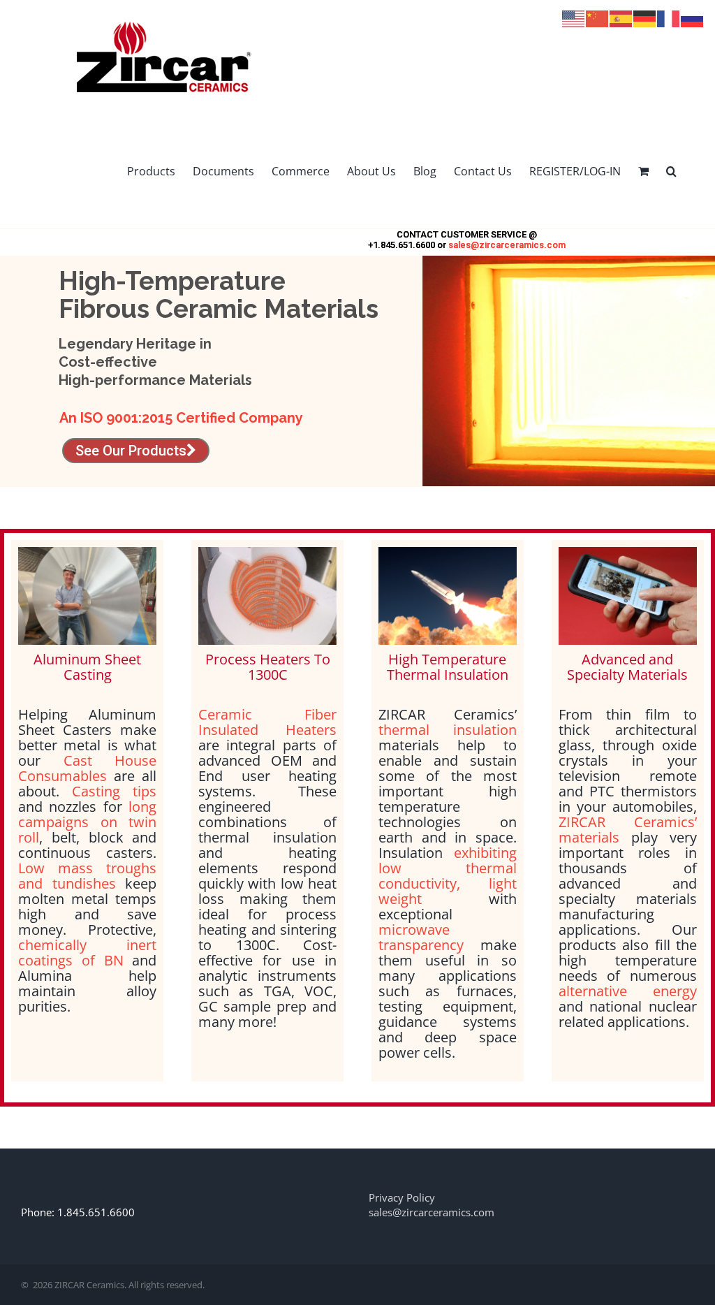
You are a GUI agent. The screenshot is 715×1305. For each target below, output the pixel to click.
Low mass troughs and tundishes (87, 876)
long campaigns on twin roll (87, 822)
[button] (671, 171)
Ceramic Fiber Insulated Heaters (267, 722)
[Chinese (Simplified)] (598, 17)
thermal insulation (447, 729)
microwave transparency (421, 937)
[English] (574, 17)
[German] (645, 17)
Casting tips (114, 791)
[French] (669, 17)
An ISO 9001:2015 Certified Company (181, 417)
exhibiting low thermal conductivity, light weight (447, 875)
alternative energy (628, 991)
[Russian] (693, 17)
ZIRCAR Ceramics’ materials (628, 829)
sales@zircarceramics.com (507, 245)
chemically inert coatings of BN (87, 952)
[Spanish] (621, 17)
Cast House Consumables (87, 768)
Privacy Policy (402, 1197)
